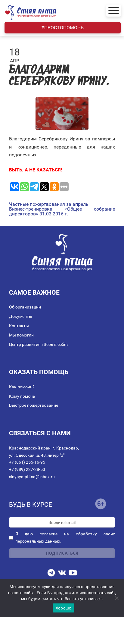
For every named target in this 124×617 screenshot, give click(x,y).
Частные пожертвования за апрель (48, 204)
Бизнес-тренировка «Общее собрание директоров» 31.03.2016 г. (62, 211)
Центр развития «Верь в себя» (39, 344)
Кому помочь (22, 396)
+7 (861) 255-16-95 (27, 462)
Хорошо (64, 608)
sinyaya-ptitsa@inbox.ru (32, 476)
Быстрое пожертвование (33, 405)
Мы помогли (21, 335)
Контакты (19, 325)
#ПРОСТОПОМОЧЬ (62, 27)
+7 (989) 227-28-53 (27, 469)
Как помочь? (22, 386)
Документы (20, 316)
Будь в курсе (30, 504)
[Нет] (116, 598)
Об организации (25, 307)
